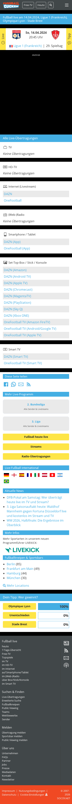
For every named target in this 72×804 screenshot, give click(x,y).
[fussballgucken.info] (11, 5)
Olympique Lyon (19, 606)
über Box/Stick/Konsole (15, 680)
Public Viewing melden (14, 740)
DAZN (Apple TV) (15, 283)
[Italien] (37, 475)
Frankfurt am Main (20, 569)
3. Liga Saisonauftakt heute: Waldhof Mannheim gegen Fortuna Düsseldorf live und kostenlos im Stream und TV (36, 511)
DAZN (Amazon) (15, 270)
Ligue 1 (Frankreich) (27, 46)
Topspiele (7, 657)
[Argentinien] (60, 475)
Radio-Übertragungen (36, 456)
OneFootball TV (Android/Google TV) (30, 329)
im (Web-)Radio (10, 676)
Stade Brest (19, 624)
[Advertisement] (36, 94)
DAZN (8, 194)
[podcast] (66, 666)
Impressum (8, 791)
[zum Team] (15, 34)
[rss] (66, 652)
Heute (41, 5)
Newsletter (8, 779)
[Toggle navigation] (66, 5)
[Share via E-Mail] (21, 385)
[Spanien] (21, 475)
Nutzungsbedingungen (32, 791)
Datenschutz (9, 794)
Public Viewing (10, 708)
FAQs (5, 757)
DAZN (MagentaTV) (17, 296)
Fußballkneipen (11, 704)
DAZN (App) (12, 242)
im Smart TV (9, 683)
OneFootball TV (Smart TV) (23, 363)
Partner (6, 760)
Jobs (4, 764)
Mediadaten (9, 772)
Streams (36, 446)
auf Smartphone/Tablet (15, 672)
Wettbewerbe (9, 715)
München (13, 578)
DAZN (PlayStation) (17, 302)
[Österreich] (44, 475)
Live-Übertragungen (13, 697)
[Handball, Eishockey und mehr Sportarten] (22, 549)
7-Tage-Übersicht (11, 650)
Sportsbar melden (12, 736)
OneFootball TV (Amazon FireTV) (27, 322)
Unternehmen (10, 753)
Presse (5, 768)
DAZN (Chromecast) (18, 289)
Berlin (11, 564)
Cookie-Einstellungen (32, 794)
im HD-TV (7, 665)
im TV (5, 661)
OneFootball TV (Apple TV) (22, 335)
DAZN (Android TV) (17, 276)
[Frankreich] (29, 475)
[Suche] (51, 5)
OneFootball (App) (17, 248)
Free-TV (28, 5)
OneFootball (13, 200)
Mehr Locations (17, 585)
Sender (6, 719)
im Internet (8, 668)
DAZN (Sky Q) (13, 309)
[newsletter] (66, 659)
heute (5, 646)
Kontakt (6, 775)
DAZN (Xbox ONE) (16, 315)
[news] (66, 644)
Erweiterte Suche (11, 700)
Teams (5, 712)
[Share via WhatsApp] (13, 385)
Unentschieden (19, 615)
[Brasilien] (6, 481)
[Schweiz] (52, 475)
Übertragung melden (14, 732)
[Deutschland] (6, 475)
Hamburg (14, 573)
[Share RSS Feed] (29, 385)
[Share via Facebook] (6, 385)
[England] (14, 475)
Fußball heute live (36, 437)
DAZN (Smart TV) (16, 356)
